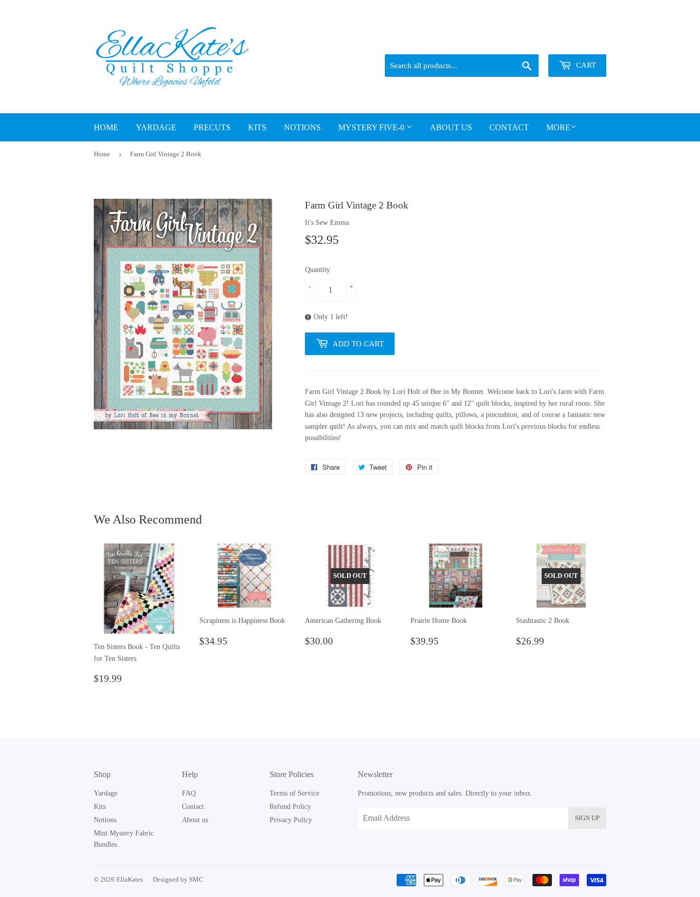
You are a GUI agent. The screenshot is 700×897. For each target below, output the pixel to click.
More (558, 127)
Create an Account (582, 41)
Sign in (535, 41)
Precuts (212, 127)
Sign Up (587, 818)
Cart (585, 65)
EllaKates (129, 879)
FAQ (189, 793)
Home (106, 127)
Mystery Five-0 (372, 127)
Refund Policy (290, 806)
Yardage (156, 127)
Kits (257, 127)
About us (451, 127)
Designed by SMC (178, 879)
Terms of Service (294, 793)
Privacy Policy (291, 820)
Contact (509, 127)
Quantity (317, 270)
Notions (302, 127)
